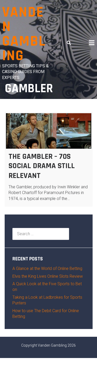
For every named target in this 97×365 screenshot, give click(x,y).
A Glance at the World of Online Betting (47, 268)
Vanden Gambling (24, 34)
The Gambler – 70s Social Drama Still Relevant (42, 166)
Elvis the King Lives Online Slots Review (47, 276)
